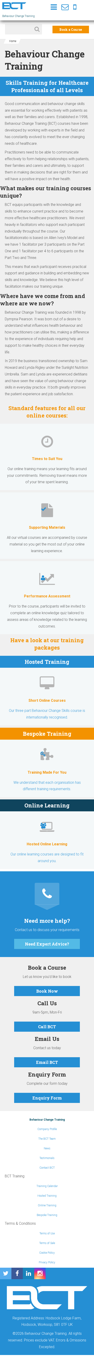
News (47, 1148)
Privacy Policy (47, 1262)
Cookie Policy (47, 1252)
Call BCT (47, 1026)
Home (12, 41)
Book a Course (70, 29)
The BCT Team (47, 1138)
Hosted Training (47, 1195)
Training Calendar (47, 1186)
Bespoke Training (47, 1215)
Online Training (47, 1205)
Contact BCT (47, 1167)
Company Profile (47, 1129)
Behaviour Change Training (47, 1119)
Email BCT (47, 1062)
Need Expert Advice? (47, 944)
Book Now (47, 991)
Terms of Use (47, 1233)
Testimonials (47, 1158)
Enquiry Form (47, 1098)
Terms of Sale (47, 1243)
